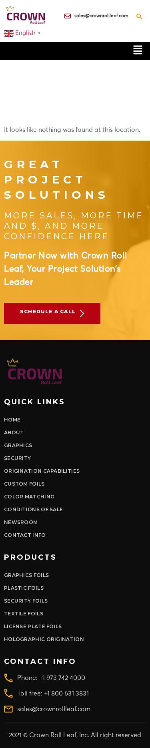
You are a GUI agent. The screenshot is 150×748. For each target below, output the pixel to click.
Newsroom (21, 522)
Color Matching (29, 497)
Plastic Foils (24, 588)
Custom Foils (24, 484)
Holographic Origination (44, 639)
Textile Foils (23, 614)
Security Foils (26, 601)
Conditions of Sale (33, 509)
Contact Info (25, 535)
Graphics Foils (26, 575)
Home (12, 420)
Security (17, 458)
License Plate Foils (33, 626)
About (14, 432)
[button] (138, 51)
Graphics (18, 445)
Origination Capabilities (42, 471)
